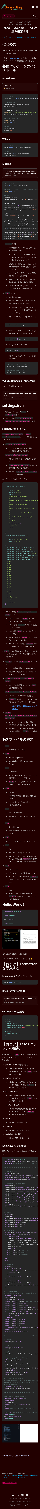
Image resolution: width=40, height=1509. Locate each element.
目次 (34, 16)
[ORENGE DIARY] (12, 7)
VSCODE (11, 37)
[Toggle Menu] (36, 7)
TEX (5, 37)
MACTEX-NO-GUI (31, 37)
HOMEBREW (20, 37)
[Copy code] (35, 96)
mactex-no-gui (14, 58)
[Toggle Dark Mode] (33, 7)
